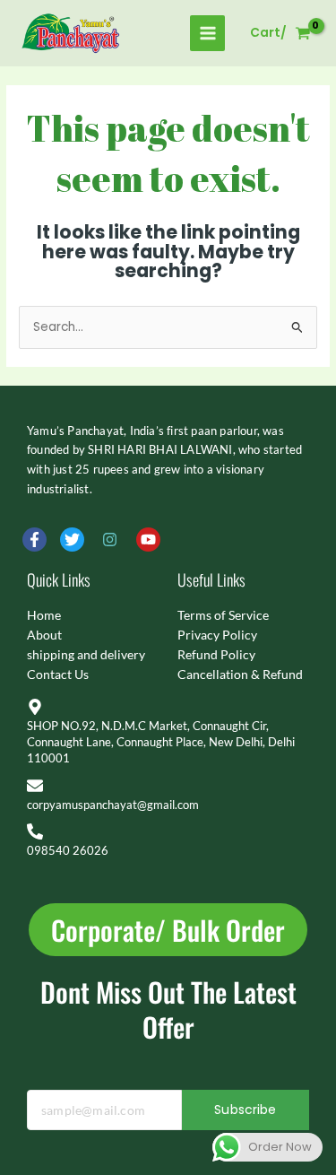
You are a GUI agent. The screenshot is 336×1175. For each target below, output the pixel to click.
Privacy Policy (217, 634)
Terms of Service (223, 614)
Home (44, 614)
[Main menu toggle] (207, 32)
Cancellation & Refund (240, 674)
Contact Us (58, 674)
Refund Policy (216, 654)
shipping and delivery (86, 654)
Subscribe (245, 1109)
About (44, 634)
